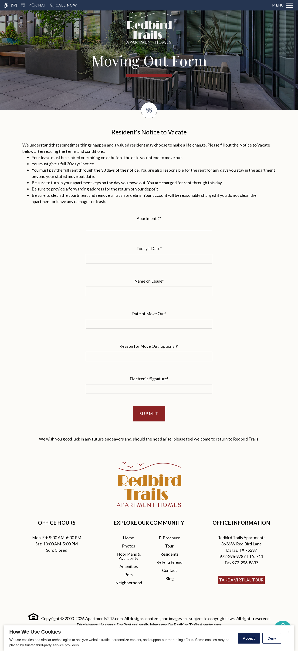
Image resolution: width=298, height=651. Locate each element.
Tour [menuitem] (169, 545)
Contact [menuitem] (169, 570)
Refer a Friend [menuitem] (169, 562)
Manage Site (112, 624)
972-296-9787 (241, 556)
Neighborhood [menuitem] (128, 582)
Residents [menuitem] (169, 554)
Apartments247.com (104, 618)
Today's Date (149, 248)
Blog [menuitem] (169, 578)
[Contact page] (14, 5)
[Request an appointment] (23, 5)
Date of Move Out (149, 313)
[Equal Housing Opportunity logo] (33, 617)
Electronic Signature (149, 378)
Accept (249, 638)
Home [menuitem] (128, 537)
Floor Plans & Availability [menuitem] (129, 556)
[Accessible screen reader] (6, 5)
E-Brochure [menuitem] (169, 537)
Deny (272, 638)
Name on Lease (149, 281)
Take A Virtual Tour (241, 579)
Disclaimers (87, 624)
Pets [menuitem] (128, 574)
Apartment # (149, 218)
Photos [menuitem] (128, 545)
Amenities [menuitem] (128, 566)
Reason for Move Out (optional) (149, 346)
